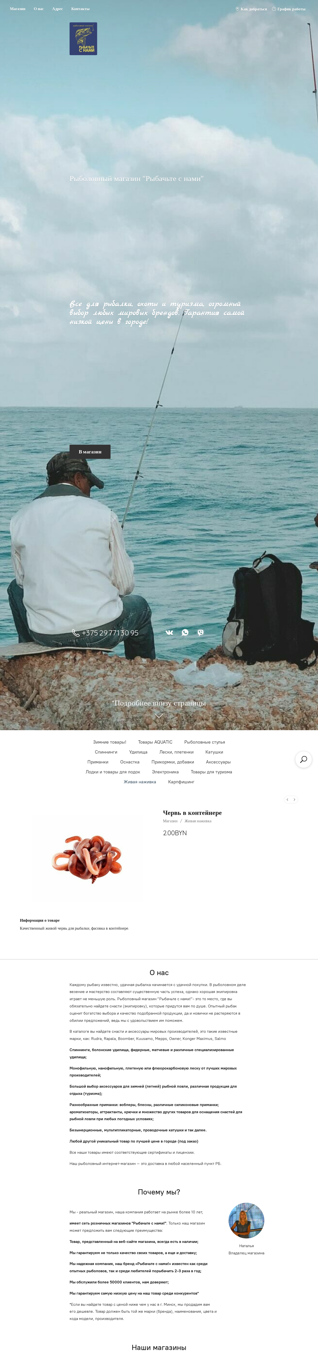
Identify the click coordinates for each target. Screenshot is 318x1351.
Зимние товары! (109, 742)
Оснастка (130, 762)
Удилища (138, 752)
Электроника (165, 772)
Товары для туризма (211, 772)
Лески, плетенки (176, 752)
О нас (39, 8)
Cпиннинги (106, 752)
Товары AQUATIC (155, 742)
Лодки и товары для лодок (113, 772)
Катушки (214, 752)
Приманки (97, 762)
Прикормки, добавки (173, 762)
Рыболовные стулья (204, 742)
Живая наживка (140, 782)
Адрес (57, 8)
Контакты (80, 8)
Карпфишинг (181, 782)
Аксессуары (218, 762)
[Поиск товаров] (303, 759)
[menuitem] (287, 799)
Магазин (17, 8)
